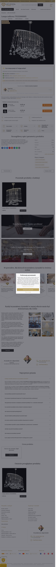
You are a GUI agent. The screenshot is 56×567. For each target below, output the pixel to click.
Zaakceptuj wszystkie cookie (28, 289)
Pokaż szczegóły (28, 292)
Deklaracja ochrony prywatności (28, 286)
